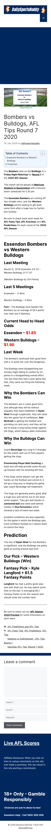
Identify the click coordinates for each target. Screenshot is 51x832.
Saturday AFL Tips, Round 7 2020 (25, 647)
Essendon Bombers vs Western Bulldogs (22, 159)
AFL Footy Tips (15, 630)
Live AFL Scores (21, 743)
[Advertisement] (25, 54)
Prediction (12, 164)
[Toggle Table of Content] (41, 153)
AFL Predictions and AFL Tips (23, 626)
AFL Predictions (32, 630)
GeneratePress (26, 828)
